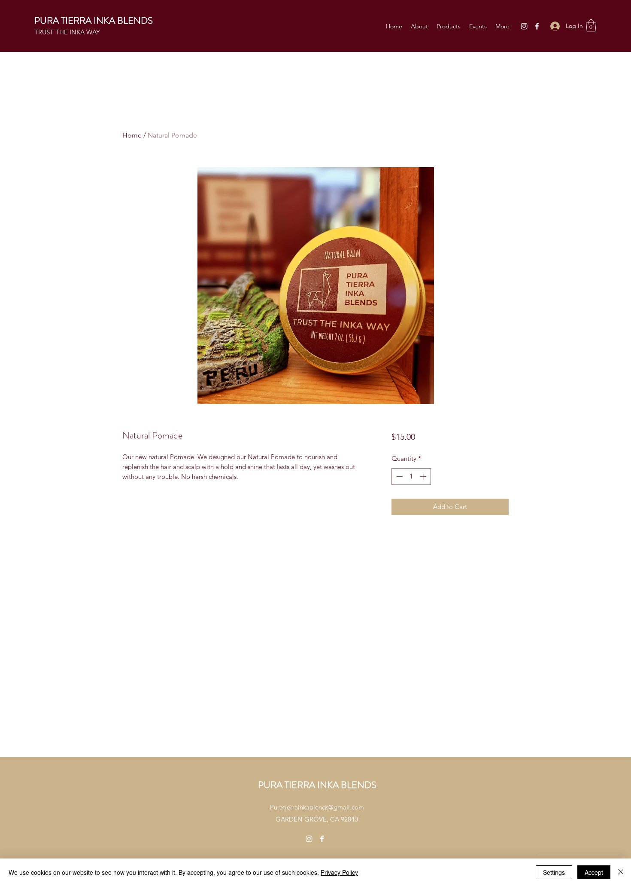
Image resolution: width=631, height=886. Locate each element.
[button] (591, 25)
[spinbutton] (411, 476)
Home (132, 135)
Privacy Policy (339, 872)
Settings (554, 872)
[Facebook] (537, 26)
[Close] (621, 872)
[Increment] (424, 476)
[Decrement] (398, 476)
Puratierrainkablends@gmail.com (317, 807)
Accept (594, 872)
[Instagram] (524, 26)
